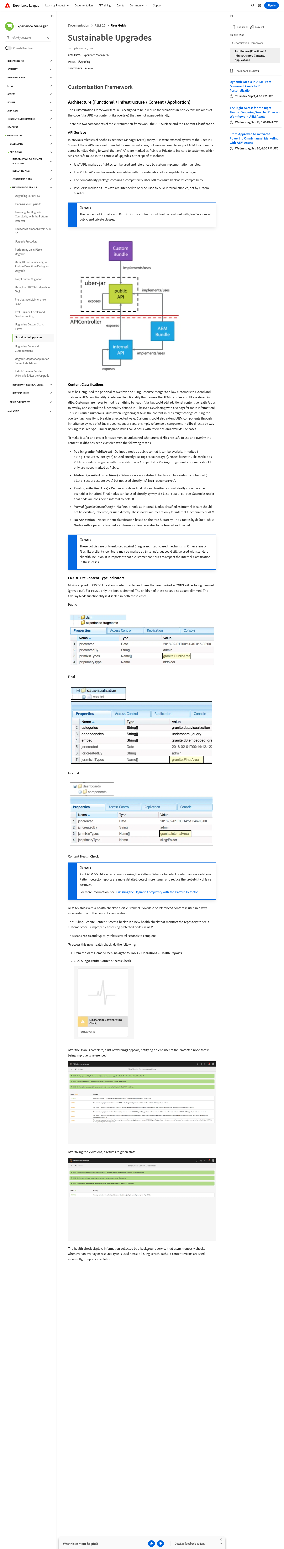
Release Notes (15, 60)
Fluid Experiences (20, 402)
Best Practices (20, 393)
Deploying (16, 152)
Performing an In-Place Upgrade (28, 252)
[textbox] (28, 37)
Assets (11, 94)
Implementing (15, 135)
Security (12, 69)
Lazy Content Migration (28, 279)
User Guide (118, 25)
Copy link (259, 26)
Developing (16, 143)
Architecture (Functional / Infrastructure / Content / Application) (250, 55)
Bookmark (242, 26)
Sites (10, 85)
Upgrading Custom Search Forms (30, 327)
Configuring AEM (22, 179)
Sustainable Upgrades (28, 337)
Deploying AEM (21, 170)
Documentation (78, 25)
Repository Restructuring (27, 384)
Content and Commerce (21, 119)
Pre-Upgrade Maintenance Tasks (30, 302)
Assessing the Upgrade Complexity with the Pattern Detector (157, 892)
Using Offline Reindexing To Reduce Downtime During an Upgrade (31, 266)
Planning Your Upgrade (28, 204)
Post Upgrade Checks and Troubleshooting (30, 314)
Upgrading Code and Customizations (27, 348)
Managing (13, 411)
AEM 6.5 (100, 25)
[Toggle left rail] (52, 16)
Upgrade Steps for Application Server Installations (32, 361)
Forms (11, 102)
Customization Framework (247, 43)
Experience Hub (16, 77)
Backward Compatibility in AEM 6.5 (33, 231)
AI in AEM (12, 110)
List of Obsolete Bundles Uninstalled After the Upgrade (32, 373)
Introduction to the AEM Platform (27, 161)
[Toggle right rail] (231, 16)
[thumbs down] (160, 1543)
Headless (12, 127)
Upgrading (84, 61)
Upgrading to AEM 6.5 (24, 187)
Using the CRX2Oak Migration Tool (32, 289)
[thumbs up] (151, 1543)
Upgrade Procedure (26, 241)
